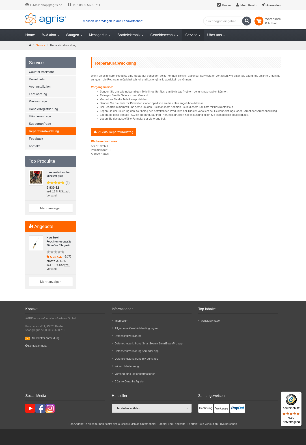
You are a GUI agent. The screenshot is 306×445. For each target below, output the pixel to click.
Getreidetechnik (163, 35)
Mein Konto (248, 5)
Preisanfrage (38, 101)
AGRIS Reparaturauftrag (115, 132)
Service (191, 35)
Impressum (121, 320)
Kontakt (34, 146)
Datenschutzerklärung (128, 335)
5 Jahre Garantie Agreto (129, 381)
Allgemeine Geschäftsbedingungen (136, 328)
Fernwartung (38, 94)
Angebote (43, 226)
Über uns (215, 35)
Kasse (226, 5)
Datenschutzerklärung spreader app (137, 351)
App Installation (40, 86)
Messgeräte (98, 35)
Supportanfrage (40, 123)
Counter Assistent (41, 72)
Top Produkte (42, 161)
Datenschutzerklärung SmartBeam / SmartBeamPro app (149, 343)
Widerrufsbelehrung (127, 366)
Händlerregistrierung (43, 109)
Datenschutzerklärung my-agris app (136, 358)
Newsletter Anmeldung (46, 338)
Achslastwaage (210, 320)
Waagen (73, 35)
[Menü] (299, 394)
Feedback (36, 138)
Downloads (37, 79)
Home (30, 35)
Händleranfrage (40, 116)
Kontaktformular (37, 345)
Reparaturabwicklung (44, 131)
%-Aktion (49, 35)
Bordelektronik (129, 35)
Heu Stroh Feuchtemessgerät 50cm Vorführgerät (59, 241)
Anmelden (273, 5)
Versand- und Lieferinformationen (135, 373)
